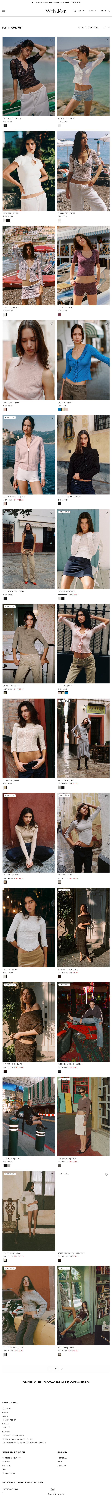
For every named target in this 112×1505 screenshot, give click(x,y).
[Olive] (5, 692)
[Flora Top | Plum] (83, 265)
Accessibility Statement (13, 1435)
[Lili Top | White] (28, 927)
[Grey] (59, 787)
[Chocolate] (59, 976)
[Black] (5, 125)
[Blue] (59, 409)
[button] (79, 11)
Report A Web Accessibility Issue (17, 1439)
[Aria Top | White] (28, 265)
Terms (5, 1416)
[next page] (62, 1369)
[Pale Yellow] (62, 409)
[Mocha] (5, 882)
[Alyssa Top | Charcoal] (28, 549)
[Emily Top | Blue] (83, 360)
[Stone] (59, 882)
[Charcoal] (5, 598)
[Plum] (59, 314)
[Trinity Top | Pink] (28, 360)
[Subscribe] (52, 1489)
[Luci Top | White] (28, 171)
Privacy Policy (9, 1420)
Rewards (6, 1428)
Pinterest (62, 1466)
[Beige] (5, 787)
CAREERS (6, 1431)
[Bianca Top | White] (83, 76)
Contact (6, 1412)
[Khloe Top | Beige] (28, 738)
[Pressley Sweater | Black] (83, 454)
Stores (5, 1424)
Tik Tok (61, 1462)
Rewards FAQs (8, 1473)
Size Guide (7, 1466)
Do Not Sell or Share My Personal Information (24, 1443)
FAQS (4, 1469)
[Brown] (59, 1354)
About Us (6, 1409)
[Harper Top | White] (83, 171)
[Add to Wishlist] (51, 40)
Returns (6, 1462)
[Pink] (5, 409)
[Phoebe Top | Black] (28, 1116)
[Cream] (5, 1260)
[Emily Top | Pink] (83, 644)
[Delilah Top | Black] (28, 76)
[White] (59, 125)
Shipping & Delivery (11, 1458)
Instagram (62, 1458)
